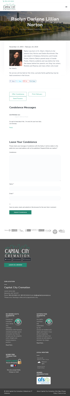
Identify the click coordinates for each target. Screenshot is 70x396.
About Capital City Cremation (45, 391)
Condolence (12, 152)
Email (11, 194)
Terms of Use (62, 393)
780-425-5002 (13, 295)
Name (11, 184)
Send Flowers (18, 98)
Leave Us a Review (15, 265)
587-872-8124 (25, 295)
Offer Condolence (18, 94)
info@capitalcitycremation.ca (42, 295)
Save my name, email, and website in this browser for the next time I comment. (32, 207)
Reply (11, 127)
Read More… (9, 345)
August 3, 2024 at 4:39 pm (21, 117)
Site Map (58, 391)
